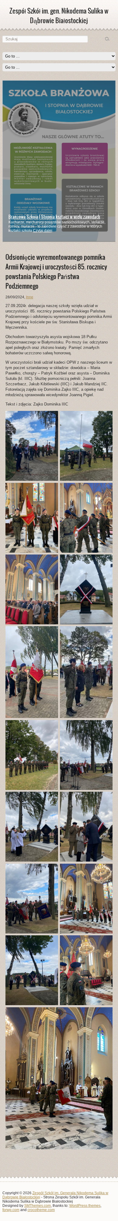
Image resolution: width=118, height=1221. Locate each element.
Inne (29, 297)
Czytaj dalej (42, 230)
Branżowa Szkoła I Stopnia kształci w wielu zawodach (54, 216)
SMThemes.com (37, 1206)
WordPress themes (84, 1206)
